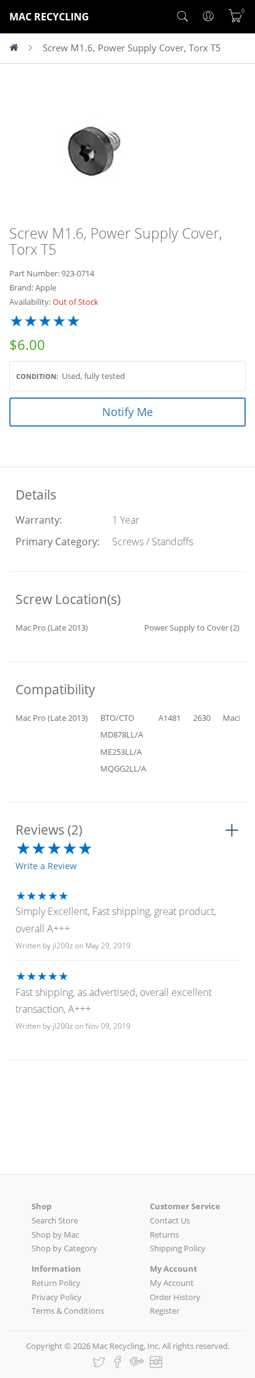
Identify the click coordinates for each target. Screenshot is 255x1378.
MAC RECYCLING (49, 16)
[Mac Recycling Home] (18, 48)
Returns (164, 1234)
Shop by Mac (55, 1234)
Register (164, 1310)
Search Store (55, 1220)
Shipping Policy (177, 1248)
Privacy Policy (57, 1297)
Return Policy (56, 1282)
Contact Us (170, 1220)
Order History (175, 1297)
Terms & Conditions (68, 1310)
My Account (172, 1282)
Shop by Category (64, 1248)
